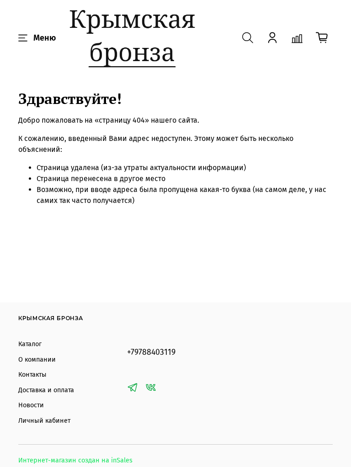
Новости (31, 405)
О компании (37, 359)
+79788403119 (151, 352)
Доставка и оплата (46, 390)
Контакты (32, 375)
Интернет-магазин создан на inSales (75, 460)
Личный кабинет (44, 421)
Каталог (30, 344)
